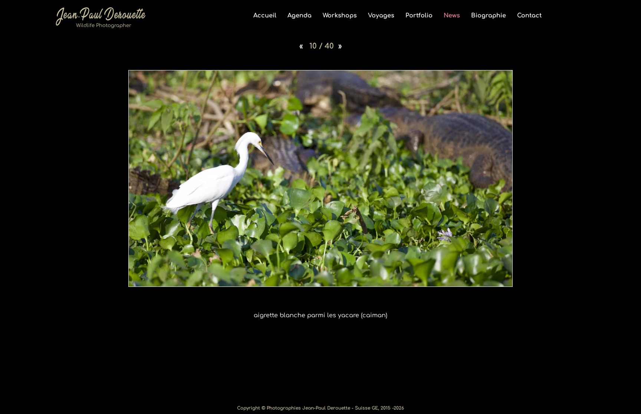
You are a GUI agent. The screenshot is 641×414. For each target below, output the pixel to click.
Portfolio (419, 15)
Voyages (381, 15)
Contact (529, 15)
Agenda (299, 15)
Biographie (488, 15)
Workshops (340, 15)
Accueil (264, 15)
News (452, 15)
